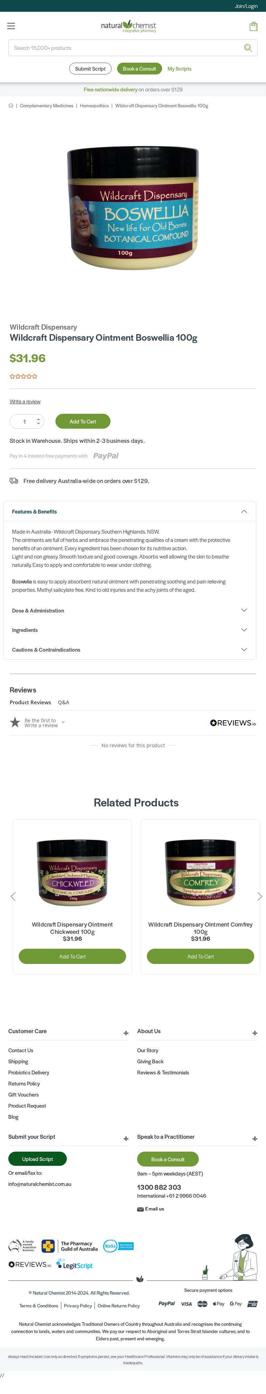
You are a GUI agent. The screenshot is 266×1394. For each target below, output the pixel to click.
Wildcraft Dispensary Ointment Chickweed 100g (72, 928)
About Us (149, 1031)
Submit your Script (31, 1136)
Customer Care (27, 1031)
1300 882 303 (159, 1187)
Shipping (18, 1061)
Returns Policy (24, 1083)
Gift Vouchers (23, 1094)
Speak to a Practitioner (166, 1136)
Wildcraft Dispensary (43, 327)
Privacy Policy (78, 1305)
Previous (15, 896)
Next (258, 896)
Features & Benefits (34, 511)
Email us (154, 1208)
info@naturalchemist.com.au (39, 1183)
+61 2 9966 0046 (186, 1195)
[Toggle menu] (11, 26)
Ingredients (25, 629)
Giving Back (150, 1061)
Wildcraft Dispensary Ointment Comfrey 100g (200, 928)
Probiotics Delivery (28, 1072)
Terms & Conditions (38, 1305)
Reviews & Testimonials (163, 1072)
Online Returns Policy (119, 1305)
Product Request (27, 1105)
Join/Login (246, 5)
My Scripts (180, 68)
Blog (13, 1116)
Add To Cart (83, 421)
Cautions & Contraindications (46, 649)
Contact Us (20, 1050)
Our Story (147, 1050)
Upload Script (37, 1158)
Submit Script (90, 68)
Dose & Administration (38, 610)
